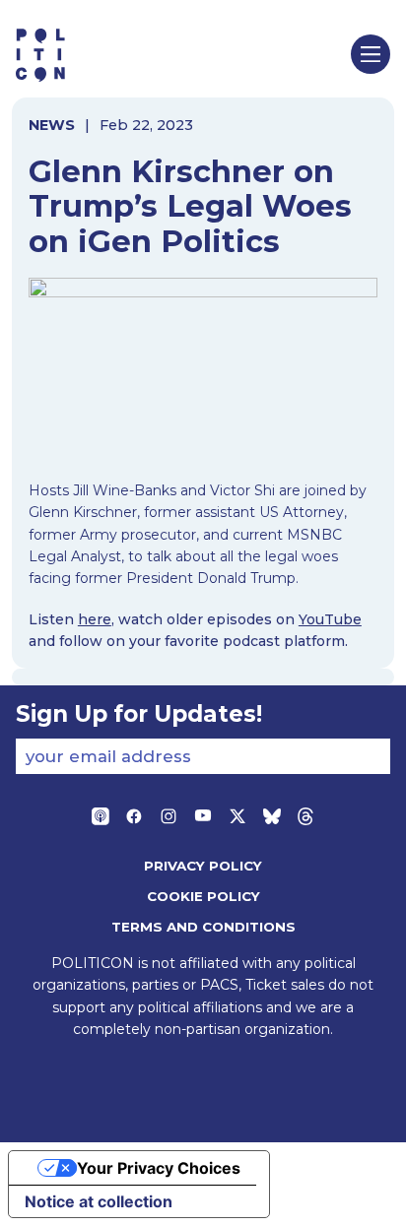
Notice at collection (98, 1201)
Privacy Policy (203, 865)
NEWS (52, 125)
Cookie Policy (203, 896)
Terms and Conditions (203, 927)
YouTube (330, 619)
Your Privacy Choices (158, 1168)
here (94, 619)
